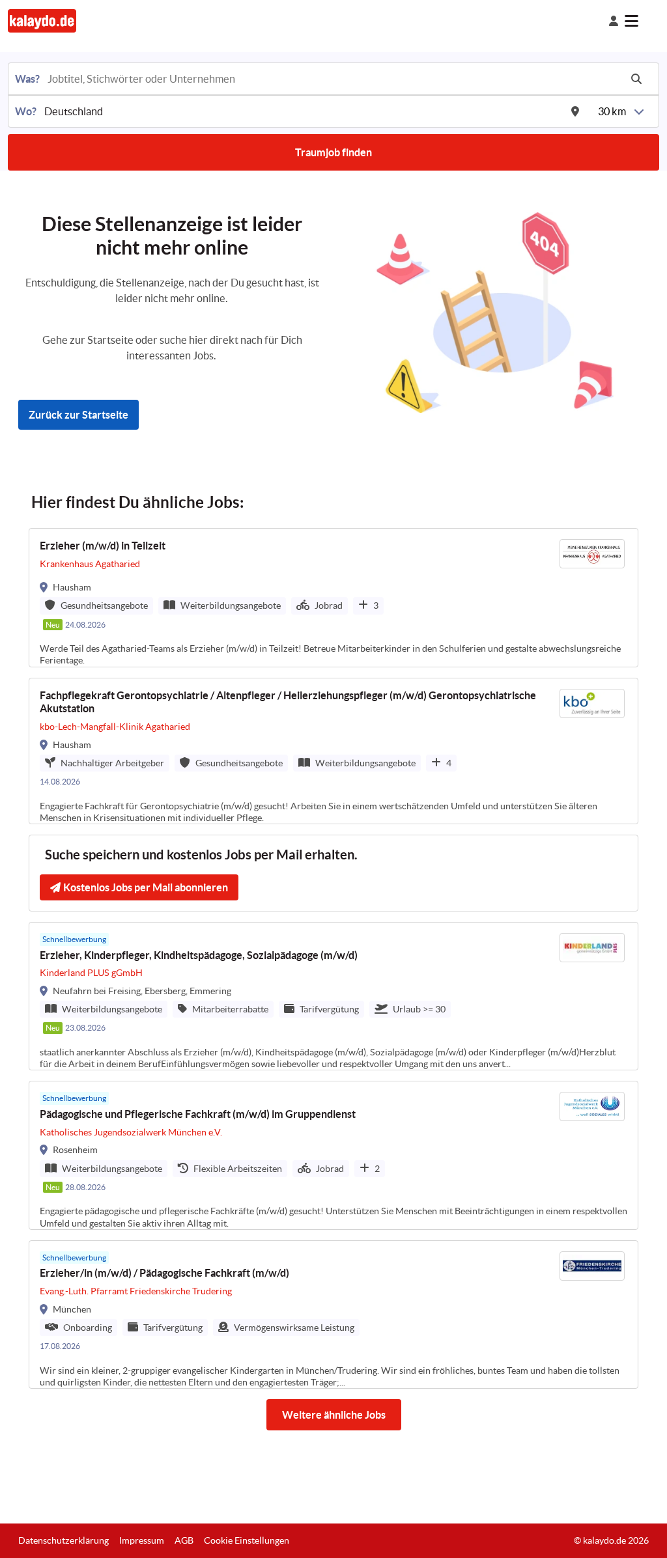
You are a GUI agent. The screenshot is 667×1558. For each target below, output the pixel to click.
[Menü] (642, 21)
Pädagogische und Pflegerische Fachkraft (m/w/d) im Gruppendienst (198, 1114)
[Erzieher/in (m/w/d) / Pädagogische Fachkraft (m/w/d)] (333, 1314)
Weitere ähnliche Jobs (334, 1415)
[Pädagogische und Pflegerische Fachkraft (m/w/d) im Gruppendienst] (333, 1155)
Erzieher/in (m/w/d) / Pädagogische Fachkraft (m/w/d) (164, 1273)
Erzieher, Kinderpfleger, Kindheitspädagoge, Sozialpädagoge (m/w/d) (199, 955)
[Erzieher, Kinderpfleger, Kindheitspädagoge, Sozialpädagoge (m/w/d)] (333, 996)
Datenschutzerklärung (63, 1540)
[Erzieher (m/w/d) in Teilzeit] (333, 597)
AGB (184, 1540)
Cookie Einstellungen (246, 1540)
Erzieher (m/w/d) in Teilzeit (102, 545)
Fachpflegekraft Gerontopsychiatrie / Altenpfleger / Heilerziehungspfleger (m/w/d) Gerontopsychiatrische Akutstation (288, 702)
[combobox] (333, 78)
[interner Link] (42, 20)
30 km (612, 111)
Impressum (141, 1540)
